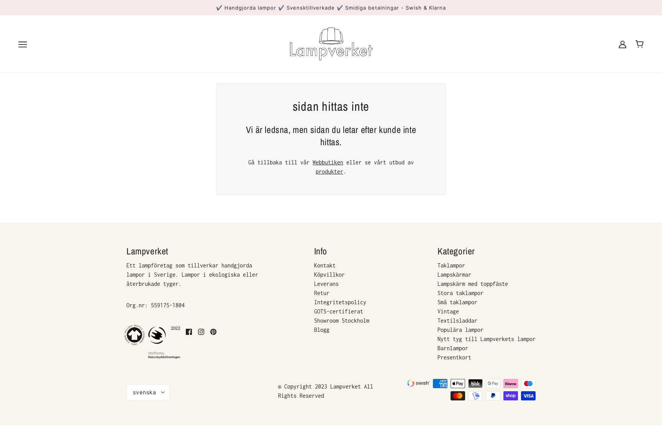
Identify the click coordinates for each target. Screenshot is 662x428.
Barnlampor (453, 348)
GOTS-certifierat (338, 311)
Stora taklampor (460, 293)
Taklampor (451, 265)
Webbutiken (328, 162)
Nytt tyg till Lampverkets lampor (487, 339)
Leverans (326, 283)
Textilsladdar (457, 320)
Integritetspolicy (340, 302)
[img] (189, 342)
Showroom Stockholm (341, 320)
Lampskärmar (454, 274)
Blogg (321, 329)
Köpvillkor (329, 274)
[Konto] (622, 44)
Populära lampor (460, 329)
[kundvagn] (639, 44)
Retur (321, 293)
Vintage (448, 311)
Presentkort (454, 357)
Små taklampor (457, 302)
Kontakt (325, 265)
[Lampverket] (331, 43)
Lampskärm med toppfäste (473, 283)
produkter (329, 171)
